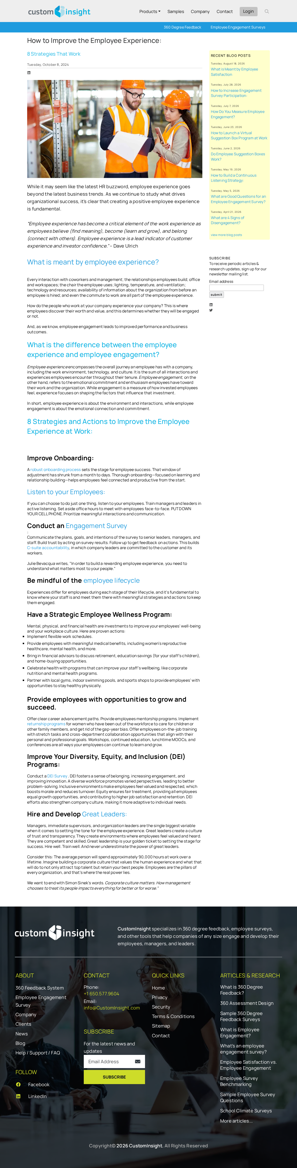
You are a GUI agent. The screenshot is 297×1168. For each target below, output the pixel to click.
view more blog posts (226, 235)
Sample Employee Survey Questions (247, 1098)
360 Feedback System (40, 988)
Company (200, 11)
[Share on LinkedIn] (28, 72)
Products (148, 11)
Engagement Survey (96, 525)
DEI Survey (57, 776)
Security (161, 1007)
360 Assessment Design (247, 1003)
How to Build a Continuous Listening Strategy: (234, 178)
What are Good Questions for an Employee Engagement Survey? (238, 199)
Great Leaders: (104, 813)
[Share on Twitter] (211, 310)
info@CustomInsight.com (112, 1008)
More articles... (236, 1121)
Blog (20, 1043)
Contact (225, 11)
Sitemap (161, 1026)
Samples (176, 11)
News (22, 1034)
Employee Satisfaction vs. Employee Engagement (248, 1065)
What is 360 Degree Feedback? (241, 990)
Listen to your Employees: (66, 491)
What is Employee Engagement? (239, 1033)
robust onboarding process (55, 469)
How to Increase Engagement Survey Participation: (236, 93)
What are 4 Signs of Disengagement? (228, 220)
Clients (23, 1024)
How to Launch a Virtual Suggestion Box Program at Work (239, 135)
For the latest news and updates (109, 1047)
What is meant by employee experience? (93, 262)
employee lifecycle (112, 580)
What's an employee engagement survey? (243, 1049)
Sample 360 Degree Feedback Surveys (241, 1016)
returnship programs (46, 723)
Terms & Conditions (173, 1016)
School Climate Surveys (246, 1111)
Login (248, 11)
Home (158, 988)
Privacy (160, 997)
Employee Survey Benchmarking (239, 1081)
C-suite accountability (48, 547)
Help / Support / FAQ (38, 1053)
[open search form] (267, 11)
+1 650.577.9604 (101, 993)
